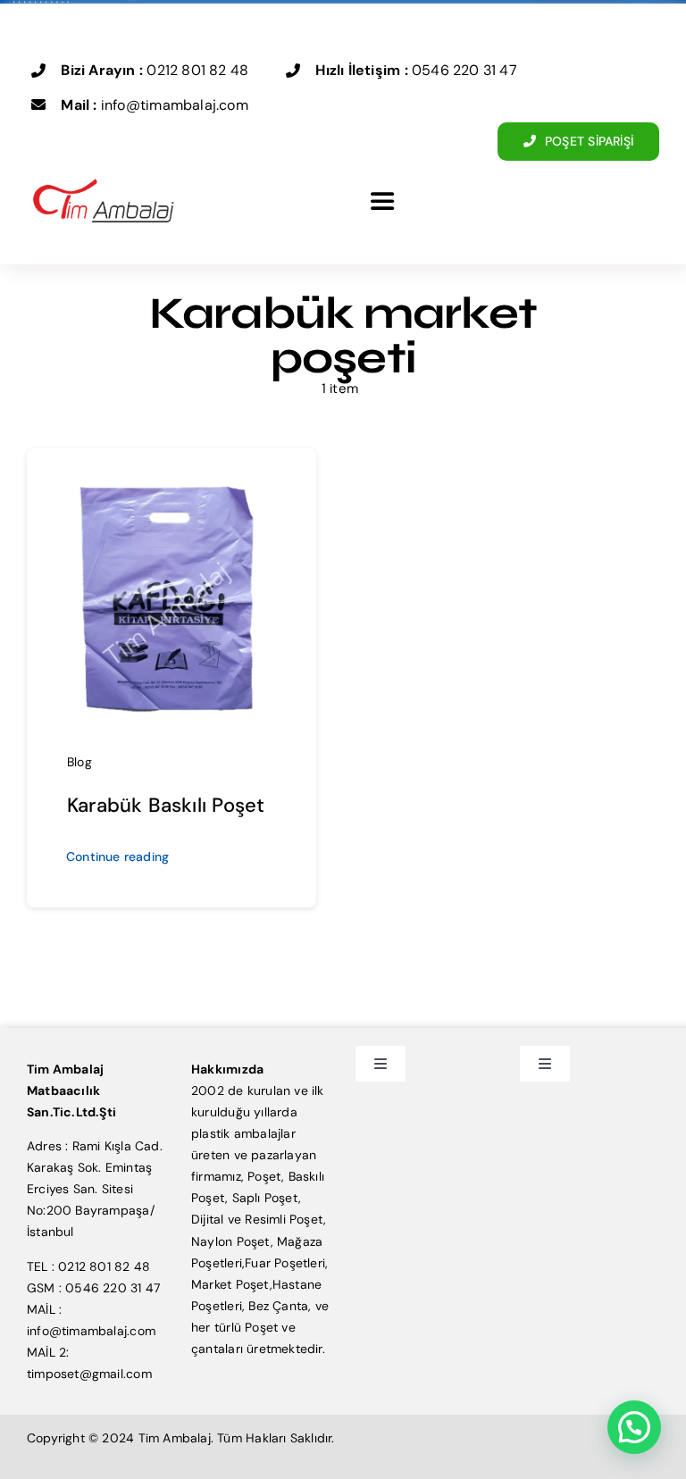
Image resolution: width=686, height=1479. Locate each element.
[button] (634, 1427)
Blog (79, 762)
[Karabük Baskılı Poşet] (171, 481)
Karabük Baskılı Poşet (165, 805)
